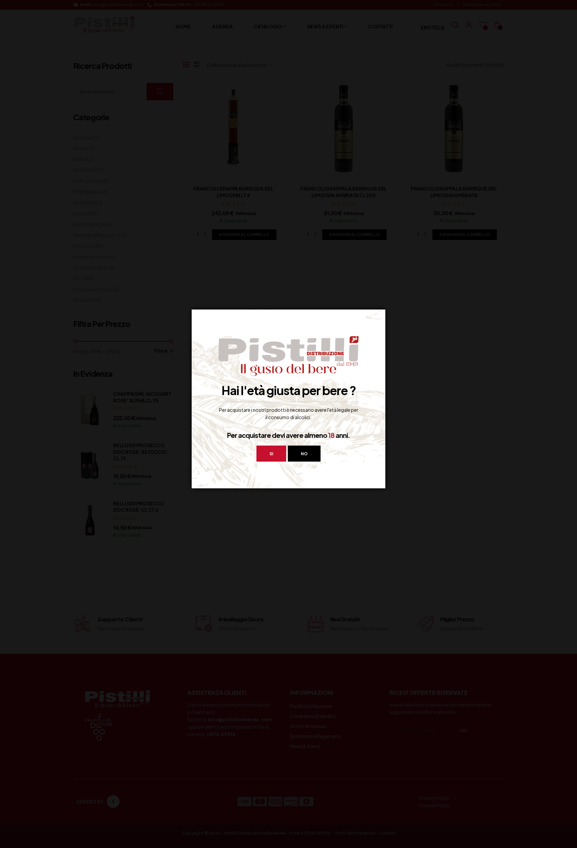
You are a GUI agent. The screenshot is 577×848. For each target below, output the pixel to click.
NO (304, 453)
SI (271, 453)
